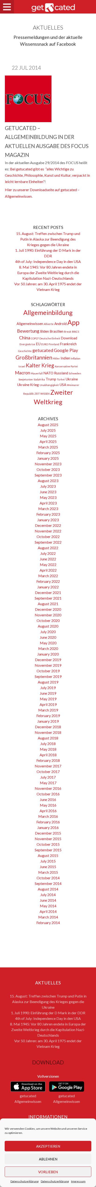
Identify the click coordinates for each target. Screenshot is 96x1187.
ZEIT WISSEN (42, 393)
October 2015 (48, 844)
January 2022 (48, 587)
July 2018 (48, 743)
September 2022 (48, 542)
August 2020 (48, 626)
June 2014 (48, 900)
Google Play (66, 350)
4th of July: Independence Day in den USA (48, 261)
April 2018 (48, 754)
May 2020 (48, 643)
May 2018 (48, 749)
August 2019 (48, 682)
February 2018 (48, 760)
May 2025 (48, 436)
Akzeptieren (48, 1146)
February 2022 (48, 581)
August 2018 (48, 738)
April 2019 (48, 704)
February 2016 (48, 822)
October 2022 (48, 536)
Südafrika (39, 379)
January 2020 (48, 654)
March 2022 (48, 575)
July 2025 (48, 430)
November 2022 (48, 531)
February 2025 (48, 452)
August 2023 (48, 480)
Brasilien (56, 331)
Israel (21, 366)
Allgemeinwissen (30, 323)
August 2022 (48, 547)
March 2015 (48, 872)
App (73, 322)
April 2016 (48, 810)
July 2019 (48, 687)
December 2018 (48, 727)
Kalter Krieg (40, 365)
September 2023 (48, 475)
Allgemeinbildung (48, 312)
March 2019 (48, 710)
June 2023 (48, 492)
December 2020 (48, 609)
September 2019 (48, 676)
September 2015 (48, 850)
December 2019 (48, 659)
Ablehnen (48, 1159)
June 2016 (48, 799)
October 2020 (48, 620)
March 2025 (48, 447)
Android (60, 323)
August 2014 (48, 889)
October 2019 (48, 671)
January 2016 (48, 827)
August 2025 (48, 424)
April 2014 (48, 911)
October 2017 (48, 771)
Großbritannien (34, 357)
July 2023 (48, 486)
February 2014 (48, 922)
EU (38, 344)
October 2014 (48, 878)
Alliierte (49, 323)
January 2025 (48, 458)
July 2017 (48, 777)
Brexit (67, 331)
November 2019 (48, 665)
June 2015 (48, 866)
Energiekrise (27, 344)
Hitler (56, 358)
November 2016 (48, 788)
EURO (44, 344)
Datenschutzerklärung (24, 1181)
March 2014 (48, 917)
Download (69, 338)
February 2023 (48, 514)
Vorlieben (48, 1172)
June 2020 (48, 637)
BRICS (75, 331)
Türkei (61, 379)
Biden (44, 331)
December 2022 (48, 525)
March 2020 (48, 648)
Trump (51, 379)
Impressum (78, 1181)
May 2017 (48, 782)
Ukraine (71, 379)
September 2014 (48, 883)
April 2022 (48, 570)
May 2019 (48, 699)
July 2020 (48, 631)
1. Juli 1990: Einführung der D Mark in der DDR (48, 1013)
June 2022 (48, 559)
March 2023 (48, 508)
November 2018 (48, 732)
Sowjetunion (25, 379)
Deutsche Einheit (49, 338)
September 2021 (48, 598)
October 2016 (48, 794)
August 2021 (48, 603)
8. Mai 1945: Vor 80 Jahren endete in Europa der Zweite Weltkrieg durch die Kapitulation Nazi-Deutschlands (48, 272)
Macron (22, 372)
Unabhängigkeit (49, 384)
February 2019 (48, 715)
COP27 (35, 338)
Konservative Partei (66, 366)
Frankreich (68, 344)
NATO (48, 373)
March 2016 (48, 816)
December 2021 (48, 592)
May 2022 (48, 564)
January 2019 (48, 721)
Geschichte (25, 350)
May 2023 (48, 497)
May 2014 (48, 906)
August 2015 (48, 855)
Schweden (75, 373)
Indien (65, 358)
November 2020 (48, 615)
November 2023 (48, 464)
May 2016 (48, 805)
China (24, 337)
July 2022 (48, 553)
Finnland (54, 344)
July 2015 (48, 861)
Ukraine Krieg (28, 385)
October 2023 (48, 469)
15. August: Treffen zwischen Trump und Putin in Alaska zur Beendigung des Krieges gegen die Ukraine (48, 239)
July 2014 (48, 894)
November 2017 (48, 766)
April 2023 (48, 503)
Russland (61, 373)
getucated (42, 350)
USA (62, 385)
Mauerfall (37, 373)
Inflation (75, 358)
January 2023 (48, 520)
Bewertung (28, 331)
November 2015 (48, 838)
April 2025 (48, 441)
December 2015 (48, 833)
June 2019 (48, 693)
